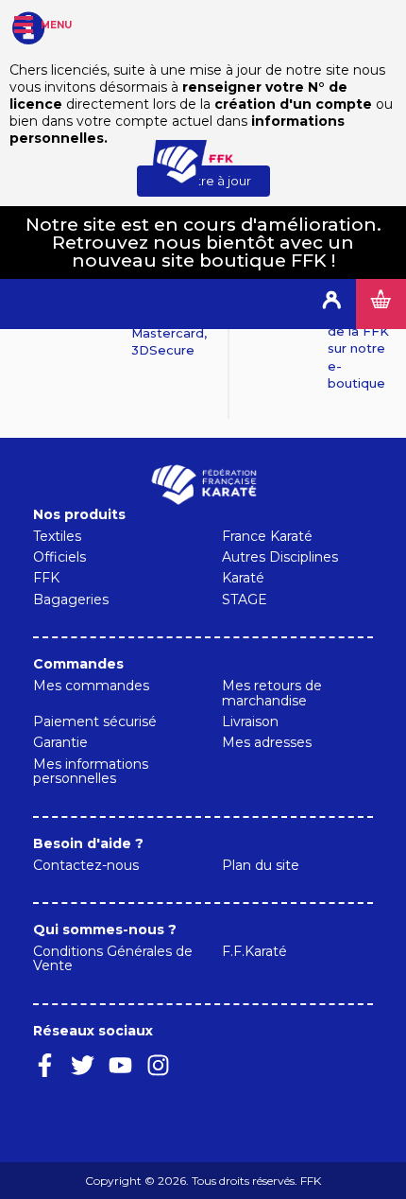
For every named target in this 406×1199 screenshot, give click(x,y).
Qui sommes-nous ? (105, 929)
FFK (46, 577)
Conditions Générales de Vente (113, 958)
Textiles (57, 536)
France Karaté (267, 536)
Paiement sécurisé (95, 721)
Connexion (331, 304)
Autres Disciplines (280, 556)
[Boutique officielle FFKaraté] (203, 164)
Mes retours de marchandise (272, 692)
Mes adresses (267, 742)
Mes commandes (91, 685)
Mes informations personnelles (90, 771)
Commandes (78, 663)
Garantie (60, 742)
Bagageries (71, 599)
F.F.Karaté (254, 951)
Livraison (250, 721)
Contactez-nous (86, 865)
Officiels (59, 556)
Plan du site (260, 865)
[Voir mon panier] (381, 304)
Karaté (243, 577)
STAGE (244, 599)
